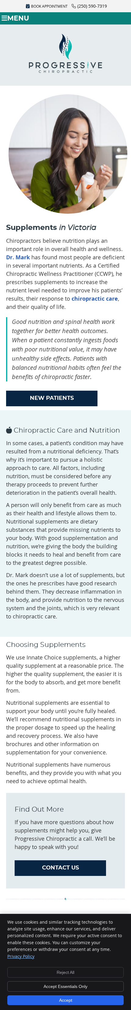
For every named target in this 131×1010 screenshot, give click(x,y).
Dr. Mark (18, 257)
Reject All (65, 972)
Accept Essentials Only (65, 986)
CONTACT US (60, 868)
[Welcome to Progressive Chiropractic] (65, 70)
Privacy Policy (20, 956)
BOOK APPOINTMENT (49, 6)
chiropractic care (95, 298)
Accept (65, 1000)
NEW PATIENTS (52, 398)
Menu (18, 18)
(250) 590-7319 (92, 6)
